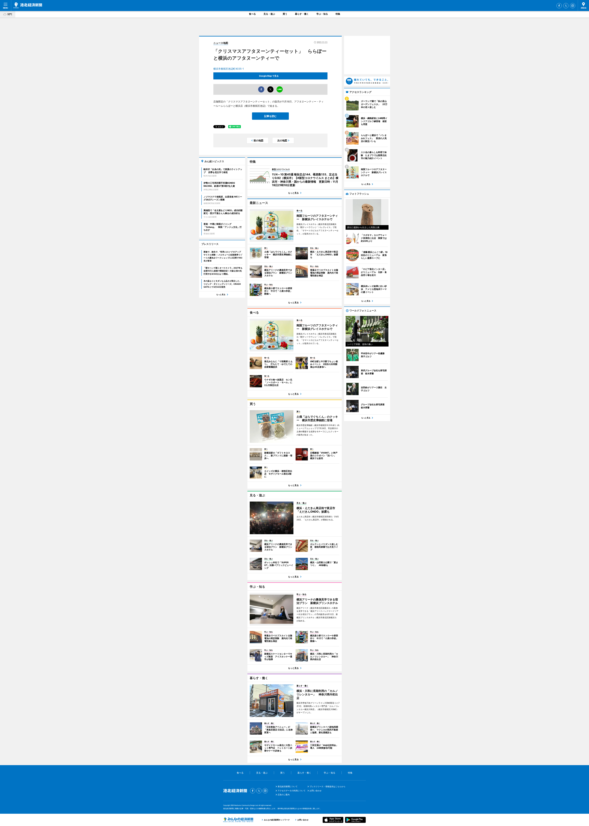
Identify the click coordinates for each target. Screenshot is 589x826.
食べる (252, 13)
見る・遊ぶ (269, 13)
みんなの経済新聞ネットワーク (238, 820)
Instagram (572, 5)
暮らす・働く (302, 13)
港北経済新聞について (288, 786)
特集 (338, 13)
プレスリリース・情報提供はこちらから (327, 786)
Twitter (565, 5)
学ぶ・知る (322, 13)
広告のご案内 (284, 794)
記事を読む (270, 116)
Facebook (559, 5)
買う (285, 13)
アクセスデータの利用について (292, 790)
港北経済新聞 (27, 5)
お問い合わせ (315, 790)
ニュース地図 (220, 42)
